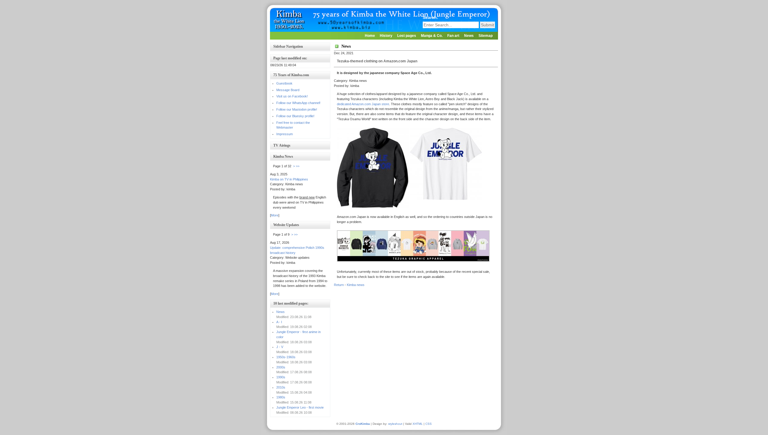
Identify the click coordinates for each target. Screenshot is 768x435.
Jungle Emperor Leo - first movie (300, 407)
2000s (280, 367)
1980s (280, 397)
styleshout (395, 423)
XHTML (417, 423)
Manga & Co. (431, 36)
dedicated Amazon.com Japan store (363, 104)
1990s (280, 377)
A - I (279, 322)
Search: (431, 17)
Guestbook (284, 83)
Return (339, 285)
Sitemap (485, 36)
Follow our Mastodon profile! (296, 109)
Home (370, 36)
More (274, 215)
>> (297, 166)
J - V (279, 347)
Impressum (284, 134)
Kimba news (355, 285)
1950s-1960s (286, 357)
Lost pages (406, 36)
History (386, 36)
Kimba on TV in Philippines (289, 179)
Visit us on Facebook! (292, 96)
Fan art (453, 36)
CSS (428, 423)
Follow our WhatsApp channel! (298, 103)
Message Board (287, 90)
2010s (280, 387)
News (469, 36)
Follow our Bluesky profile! (295, 116)
